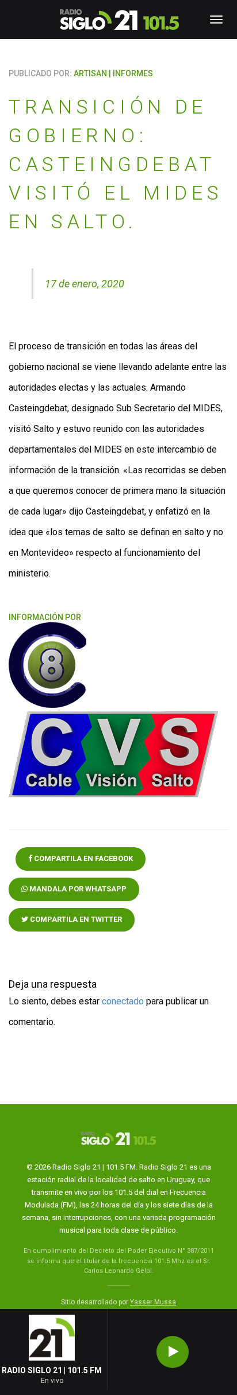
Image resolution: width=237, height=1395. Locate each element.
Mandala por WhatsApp (77, 888)
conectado (123, 1001)
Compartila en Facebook (82, 858)
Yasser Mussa (153, 1302)
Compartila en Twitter (75, 919)
